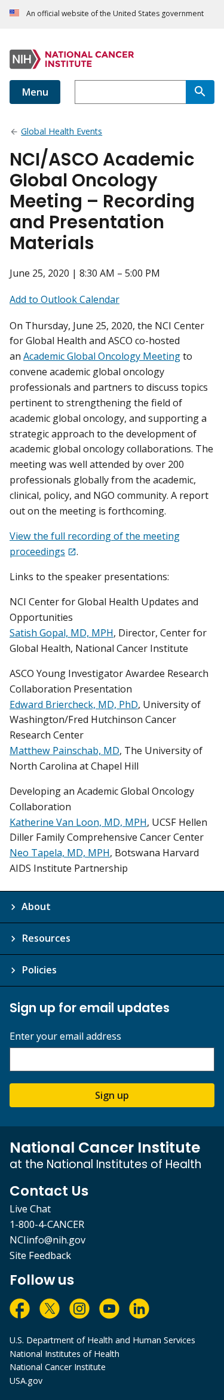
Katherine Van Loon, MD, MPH (78, 822)
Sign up (112, 1095)
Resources (46, 938)
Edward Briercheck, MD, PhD (74, 704)
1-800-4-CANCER (47, 1224)
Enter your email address (65, 1036)
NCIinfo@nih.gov (47, 1239)
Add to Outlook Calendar (64, 299)
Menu (35, 92)
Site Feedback (40, 1255)
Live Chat (30, 1208)
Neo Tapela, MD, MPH (60, 852)
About (36, 906)
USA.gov (26, 1380)
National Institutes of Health (64, 1353)
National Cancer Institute (58, 1367)
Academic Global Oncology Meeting (101, 356)
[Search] (200, 92)
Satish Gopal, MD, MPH (61, 632)
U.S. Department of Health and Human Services (102, 1340)
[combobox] (130, 92)
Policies (39, 969)
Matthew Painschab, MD (64, 750)
